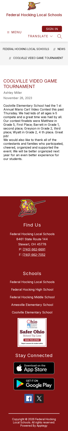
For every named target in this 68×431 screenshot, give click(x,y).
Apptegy (42, 425)
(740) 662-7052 (33, 255)
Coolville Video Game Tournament (38, 58)
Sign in (52, 29)
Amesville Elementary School (32, 305)
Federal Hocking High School (32, 289)
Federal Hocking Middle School (32, 297)
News (61, 49)
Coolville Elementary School (32, 312)
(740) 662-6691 (34, 249)
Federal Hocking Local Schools (26, 49)
